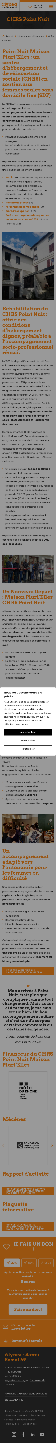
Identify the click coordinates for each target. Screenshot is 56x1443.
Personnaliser (28, 740)
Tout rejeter (28, 748)
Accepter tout (28, 732)
